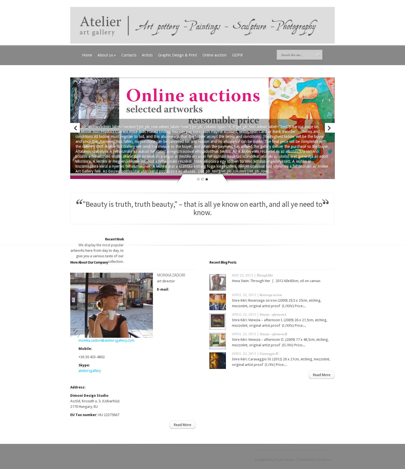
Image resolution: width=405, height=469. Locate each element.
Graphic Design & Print (177, 55)
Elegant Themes (284, 459)
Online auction (214, 55)
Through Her (264, 275)
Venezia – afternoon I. (273, 314)
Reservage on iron (271, 294)
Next (329, 128)
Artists (147, 55)
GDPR (237, 55)
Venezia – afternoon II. (273, 333)
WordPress (324, 459)
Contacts (128, 55)
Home (87, 55)
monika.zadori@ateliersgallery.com (106, 340)
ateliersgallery (90, 371)
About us (107, 55)
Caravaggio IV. (269, 353)
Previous (75, 128)
